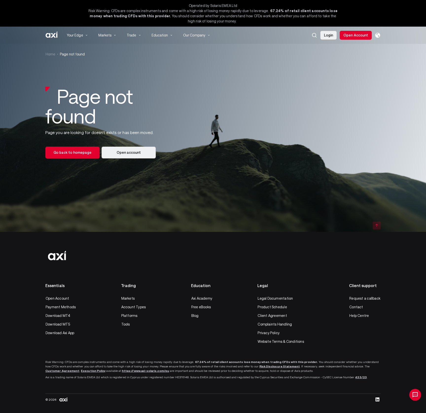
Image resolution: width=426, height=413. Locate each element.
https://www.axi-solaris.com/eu (145, 370)
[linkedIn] (377, 399)
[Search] (314, 35)
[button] (314, 35)
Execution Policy (93, 370)
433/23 (361, 377)
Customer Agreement (62, 370)
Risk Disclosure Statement (279, 366)
